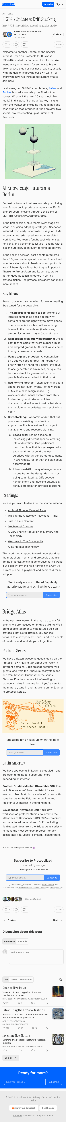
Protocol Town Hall (14, 662)
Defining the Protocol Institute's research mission (24, 1041)
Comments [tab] (9, 941)
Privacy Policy (56, 887)
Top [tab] (6, 979)
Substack (17, 1115)
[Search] (60, 979)
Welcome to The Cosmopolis (25, 541)
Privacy (36, 1097)
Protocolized (20, 34)
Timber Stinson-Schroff (25, 31)
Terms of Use (48, 884)
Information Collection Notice (32, 887)
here (11, 80)
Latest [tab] (14, 979)
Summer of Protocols (40, 60)
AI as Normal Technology (23, 546)
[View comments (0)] (16, 44)
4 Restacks (37, 899)
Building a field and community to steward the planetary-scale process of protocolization (25, 1016)
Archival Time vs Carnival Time (27, 510)
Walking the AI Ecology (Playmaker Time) (33, 515)
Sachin (6, 92)
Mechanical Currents (20, 526)
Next (55, 920)
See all (8, 1057)
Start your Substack (24, 1107)
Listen (59, 34)
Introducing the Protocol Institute (23, 1010)
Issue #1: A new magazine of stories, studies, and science (21, 994)
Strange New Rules (14, 988)
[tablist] (15, 941)
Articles (7, 13)
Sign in (59, 4)
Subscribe (48, 4)
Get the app (48, 1107)
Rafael (52, 88)
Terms (45, 1097)
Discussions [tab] (26, 979)
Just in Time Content (21, 521)
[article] (33, 995)
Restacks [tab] (22, 941)
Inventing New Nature (16, 1036)
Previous (12, 920)
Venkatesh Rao (21, 999)
